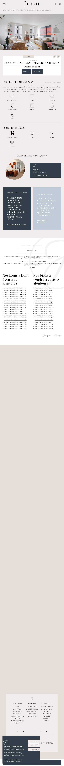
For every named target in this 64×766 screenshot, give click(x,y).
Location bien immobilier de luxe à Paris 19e (15, 326)
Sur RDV (26, 71)
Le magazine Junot (32, 711)
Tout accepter (35, 741)
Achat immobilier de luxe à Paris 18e (44, 324)
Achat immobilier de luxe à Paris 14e (44, 315)
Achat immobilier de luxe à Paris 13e (44, 313)
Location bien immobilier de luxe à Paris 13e (15, 313)
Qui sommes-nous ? (32, 706)
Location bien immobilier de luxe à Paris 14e (15, 315)
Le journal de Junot (32, 710)
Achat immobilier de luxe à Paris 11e (44, 309)
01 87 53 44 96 (36, 171)
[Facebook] (29, 731)
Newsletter (47, 716)
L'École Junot (32, 715)
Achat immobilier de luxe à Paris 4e (44, 294)
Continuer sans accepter (35, 745)
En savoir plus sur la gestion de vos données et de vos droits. (32, 258)
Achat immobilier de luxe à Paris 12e (44, 311)
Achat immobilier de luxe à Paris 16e (44, 320)
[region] (21, 750)
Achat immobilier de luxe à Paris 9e (44, 305)
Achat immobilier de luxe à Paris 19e (44, 326)
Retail (17, 723)
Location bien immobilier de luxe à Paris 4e (15, 294)
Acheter (17, 708)
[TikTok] (35, 731)
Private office (17, 713)
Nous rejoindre (32, 713)
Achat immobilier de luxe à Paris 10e (44, 307)
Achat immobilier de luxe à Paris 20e (44, 328)
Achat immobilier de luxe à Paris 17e (44, 322)
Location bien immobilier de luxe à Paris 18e (15, 324)
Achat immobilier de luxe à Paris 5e (44, 296)
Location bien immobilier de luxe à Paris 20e (15, 328)
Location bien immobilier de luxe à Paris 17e (15, 322)
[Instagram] (17, 731)
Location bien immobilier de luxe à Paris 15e (15, 318)
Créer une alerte (46, 715)
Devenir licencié (32, 716)
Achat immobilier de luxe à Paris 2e (44, 290)
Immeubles (17, 718)
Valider (32, 268)
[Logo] (32, 4)
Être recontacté (46, 713)
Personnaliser (35, 749)
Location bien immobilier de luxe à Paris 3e (15, 292)
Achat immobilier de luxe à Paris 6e (44, 298)
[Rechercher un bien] (56, 4)
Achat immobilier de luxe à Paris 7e (44, 301)
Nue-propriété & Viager (17, 720)
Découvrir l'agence (41, 175)
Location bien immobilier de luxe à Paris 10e (15, 307)
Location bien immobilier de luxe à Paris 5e (15, 296)
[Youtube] (47, 731)
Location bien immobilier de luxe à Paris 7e (15, 301)
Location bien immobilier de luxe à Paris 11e (15, 309)
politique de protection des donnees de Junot (35, 261)
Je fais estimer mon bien (16, 224)
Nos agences (32, 708)
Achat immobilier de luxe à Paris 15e (44, 318)
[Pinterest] (41, 731)
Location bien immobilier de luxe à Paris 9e (15, 305)
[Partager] (54, 56)
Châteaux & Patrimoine (17, 716)
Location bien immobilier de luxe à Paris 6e (15, 298)
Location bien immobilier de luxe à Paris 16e (15, 320)
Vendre (17, 706)
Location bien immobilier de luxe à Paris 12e (15, 311)
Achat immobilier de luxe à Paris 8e (44, 303)
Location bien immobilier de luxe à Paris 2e (15, 290)
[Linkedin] (23, 731)
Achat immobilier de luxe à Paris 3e (44, 292)
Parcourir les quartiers (43, 221)
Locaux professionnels (17, 722)
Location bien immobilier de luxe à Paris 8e (15, 303)
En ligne (37, 71)
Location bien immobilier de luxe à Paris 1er (15, 288)
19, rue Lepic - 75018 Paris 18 (39, 172)
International (17, 715)
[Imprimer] (58, 56)
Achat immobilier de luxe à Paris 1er (44, 288)
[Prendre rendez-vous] (60, 4)
